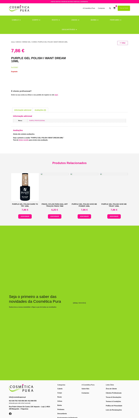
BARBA (94, 20)
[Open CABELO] (20, 20)
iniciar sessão (24, 140)
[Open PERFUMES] (121, 20)
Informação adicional (22, 110)
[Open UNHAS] (79, 20)
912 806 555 (32, 401)
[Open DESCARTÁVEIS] (76, 29)
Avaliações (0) (40, 110)
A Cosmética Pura (89, 8)
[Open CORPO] (40, 20)
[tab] (22, 110)
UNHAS (74, 20)
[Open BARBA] (98, 20)
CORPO (35, 20)
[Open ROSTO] (59, 20)
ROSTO (55, 20)
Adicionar (25, 216)
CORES (34, 42)
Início (13, 42)
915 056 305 (23, 401)
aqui (56, 95)
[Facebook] (10, 413)
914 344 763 (13, 401)
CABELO (15, 20)
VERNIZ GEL (26, 42)
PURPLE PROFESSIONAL (37, 120)
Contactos (101, 8)
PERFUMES (114, 20)
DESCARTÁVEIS (68, 29)
